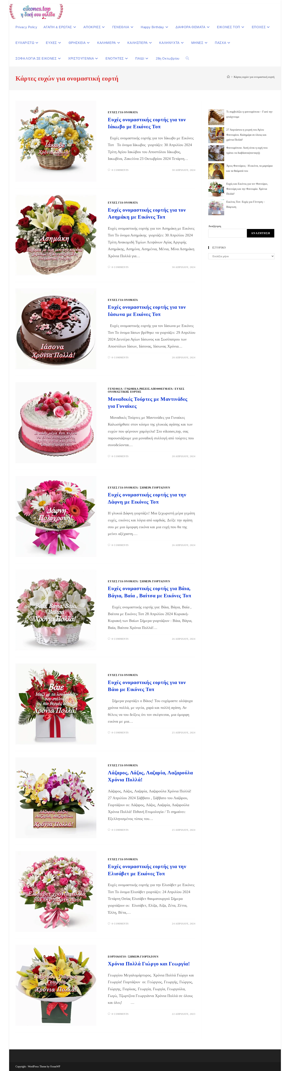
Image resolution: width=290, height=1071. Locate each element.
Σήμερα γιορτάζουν (155, 487)
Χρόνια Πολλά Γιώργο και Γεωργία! (149, 963)
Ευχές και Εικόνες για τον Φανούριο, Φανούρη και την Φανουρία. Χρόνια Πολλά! (247, 188)
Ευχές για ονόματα (123, 112)
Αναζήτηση (214, 226)
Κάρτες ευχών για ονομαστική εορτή (254, 76)
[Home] (228, 76)
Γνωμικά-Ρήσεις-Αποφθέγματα (149, 388)
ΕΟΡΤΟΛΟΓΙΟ (117, 956)
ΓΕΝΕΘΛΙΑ (115, 388)
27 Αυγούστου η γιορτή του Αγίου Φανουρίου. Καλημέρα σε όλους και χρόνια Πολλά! (246, 134)
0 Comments (120, 170)
